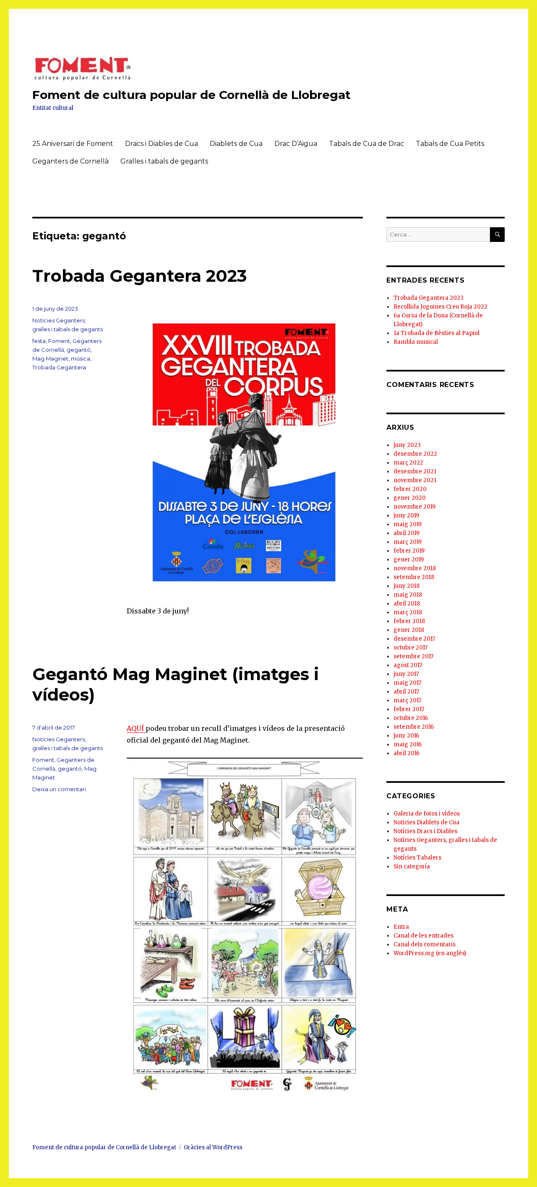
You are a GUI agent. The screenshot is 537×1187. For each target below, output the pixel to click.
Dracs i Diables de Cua (161, 144)
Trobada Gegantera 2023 (139, 275)
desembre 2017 (414, 638)
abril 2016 (407, 753)
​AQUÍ (136, 728)
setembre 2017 (413, 656)
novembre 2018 (415, 568)
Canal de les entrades (424, 935)
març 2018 (408, 612)
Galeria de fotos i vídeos (427, 813)
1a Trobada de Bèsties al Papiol (437, 333)
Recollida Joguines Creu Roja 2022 (440, 306)
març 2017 (407, 700)
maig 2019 (408, 524)
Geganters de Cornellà (70, 161)
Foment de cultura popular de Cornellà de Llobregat (191, 95)
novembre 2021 (415, 480)
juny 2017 (406, 674)
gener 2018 (409, 630)
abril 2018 (407, 603)
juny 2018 (407, 586)
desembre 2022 (415, 453)
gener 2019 (409, 559)
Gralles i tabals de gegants (164, 161)
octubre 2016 (411, 718)
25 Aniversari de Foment (72, 144)
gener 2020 (410, 497)
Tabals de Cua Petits (450, 144)
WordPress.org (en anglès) (430, 953)
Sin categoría (412, 866)
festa (39, 341)
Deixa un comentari (59, 789)
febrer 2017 (409, 709)
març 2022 (408, 462)
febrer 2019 (409, 550)
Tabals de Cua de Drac (366, 144)
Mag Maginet (50, 358)
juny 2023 (407, 445)
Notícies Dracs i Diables (425, 831)
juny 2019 (406, 515)
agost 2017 (408, 665)
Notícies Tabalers (417, 857)
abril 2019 (407, 533)
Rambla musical (416, 341)
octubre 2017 (411, 647)
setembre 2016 (414, 726)
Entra (401, 926)
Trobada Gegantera (59, 367)
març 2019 (408, 541)
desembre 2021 (415, 471)
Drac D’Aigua (295, 144)
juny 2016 (406, 735)
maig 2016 (408, 744)
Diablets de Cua (236, 144)
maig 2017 (407, 682)
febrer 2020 (410, 489)
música (80, 358)
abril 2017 (406, 691)
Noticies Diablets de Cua (426, 822)
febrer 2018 (409, 621)
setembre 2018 (414, 577)
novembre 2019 (414, 506)
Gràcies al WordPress (213, 1147)
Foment (59, 341)
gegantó (79, 349)
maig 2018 (408, 594)
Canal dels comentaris (425, 944)
